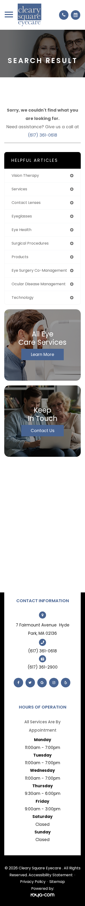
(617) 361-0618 (42, 135)
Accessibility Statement (51, 875)
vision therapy (25, 175)
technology (23, 297)
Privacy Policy (33, 881)
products (20, 257)
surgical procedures (30, 243)
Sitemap (57, 881)
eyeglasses (22, 216)
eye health (21, 229)
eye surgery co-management (39, 270)
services (19, 189)
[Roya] (42, 895)
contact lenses (26, 202)
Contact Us (43, 430)
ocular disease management (39, 284)
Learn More (42, 354)
